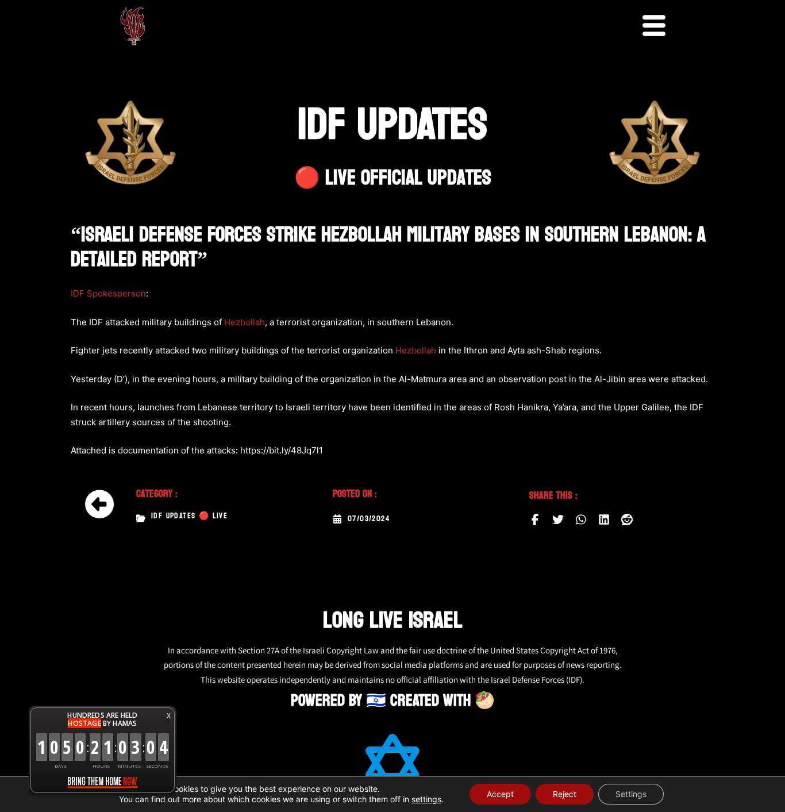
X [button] (169, 716)
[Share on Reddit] (627, 519)
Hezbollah (244, 322)
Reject (564, 794)
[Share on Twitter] (558, 519)
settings (426, 799)
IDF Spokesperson (108, 293)
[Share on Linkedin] (604, 519)
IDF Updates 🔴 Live (189, 516)
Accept (500, 794)
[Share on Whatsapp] (581, 519)
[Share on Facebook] (535, 519)
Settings (631, 794)
